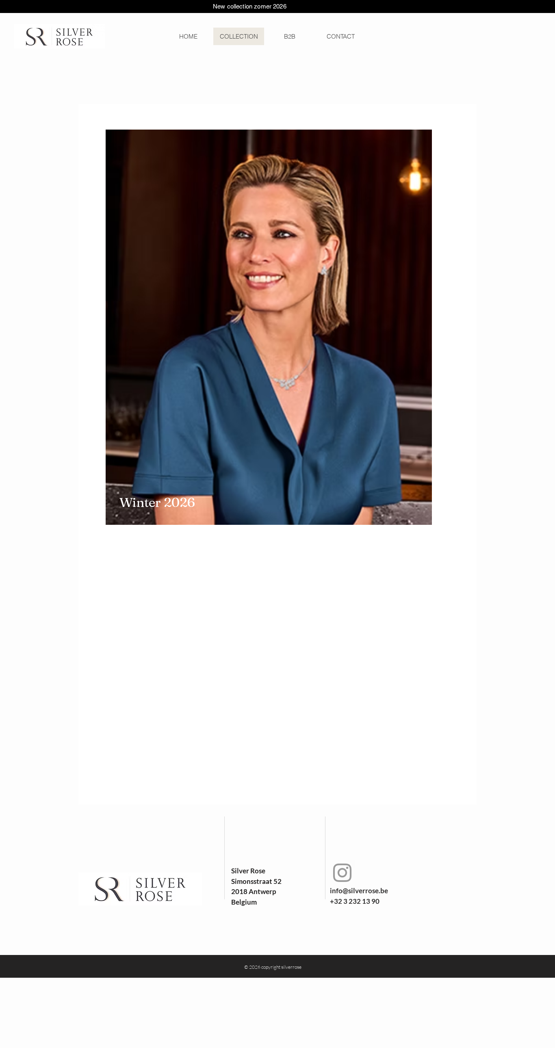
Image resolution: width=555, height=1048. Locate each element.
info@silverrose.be (359, 890)
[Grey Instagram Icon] (342, 872)
